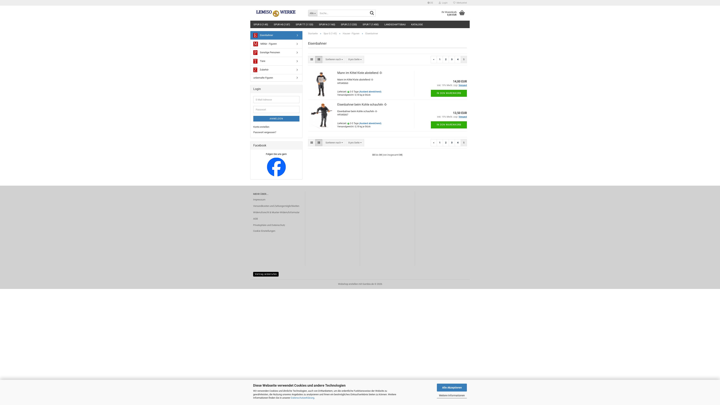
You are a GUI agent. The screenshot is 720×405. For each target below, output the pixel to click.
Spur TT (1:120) (304, 24)
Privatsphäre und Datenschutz (269, 225)
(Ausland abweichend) (370, 91)
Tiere (262, 61)
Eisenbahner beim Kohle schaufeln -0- (362, 104)
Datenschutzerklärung (302, 397)
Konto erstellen (261, 126)
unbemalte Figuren (263, 77)
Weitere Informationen (452, 395)
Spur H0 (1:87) (282, 24)
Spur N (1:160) (327, 24)
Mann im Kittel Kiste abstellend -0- (359, 73)
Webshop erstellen (348, 284)
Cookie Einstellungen (264, 231)
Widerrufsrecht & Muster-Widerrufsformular (276, 212)
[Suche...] (372, 13)
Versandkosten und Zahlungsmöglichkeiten (276, 206)
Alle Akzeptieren (452, 387)
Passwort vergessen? (264, 132)
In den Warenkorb (449, 93)
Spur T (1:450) (371, 24)
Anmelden (276, 118)
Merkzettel (461, 3)
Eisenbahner (266, 35)
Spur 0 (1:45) (261, 24)
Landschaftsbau (395, 24)
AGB (255, 218)
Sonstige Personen (269, 52)
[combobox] (334, 59)
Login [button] (444, 3)
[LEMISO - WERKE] (277, 13)
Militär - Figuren (268, 43)
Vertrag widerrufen (266, 274)
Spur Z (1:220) (349, 24)
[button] (430, 3)
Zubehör (263, 69)
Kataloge (417, 24)
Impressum (259, 199)
